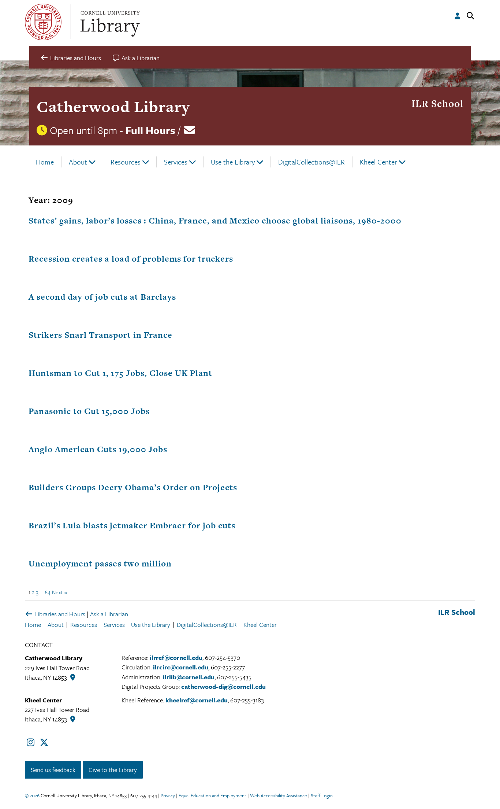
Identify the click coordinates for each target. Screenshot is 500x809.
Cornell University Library (109, 22)
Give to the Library (113, 769)
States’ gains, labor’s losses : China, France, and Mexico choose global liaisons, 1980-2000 (215, 220)
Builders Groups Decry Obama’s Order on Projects (133, 487)
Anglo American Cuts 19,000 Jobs (98, 449)
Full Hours (150, 130)
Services (175, 162)
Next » (59, 592)
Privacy (168, 795)
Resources (126, 162)
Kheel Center (378, 162)
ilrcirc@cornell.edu (180, 667)
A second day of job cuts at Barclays (102, 297)
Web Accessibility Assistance (278, 795)
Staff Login (322, 795)
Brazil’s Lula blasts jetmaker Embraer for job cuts (132, 525)
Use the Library (233, 162)
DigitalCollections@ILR (311, 162)
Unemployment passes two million (100, 563)
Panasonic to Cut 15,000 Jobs (89, 411)
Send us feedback (53, 769)
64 (48, 592)
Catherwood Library (113, 106)
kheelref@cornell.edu (196, 700)
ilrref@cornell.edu (176, 657)
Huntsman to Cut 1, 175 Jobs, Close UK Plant (120, 373)
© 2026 (32, 795)
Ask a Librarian (109, 613)
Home (45, 162)
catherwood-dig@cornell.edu (223, 686)
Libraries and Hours (59, 613)
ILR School (437, 103)
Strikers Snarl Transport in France (100, 335)
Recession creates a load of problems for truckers (131, 259)
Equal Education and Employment (212, 795)
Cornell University (43, 22)
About (78, 162)
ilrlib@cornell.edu (188, 676)
